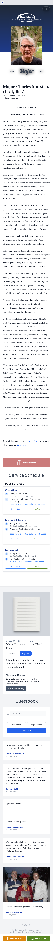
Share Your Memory (16, 688)
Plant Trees (37, 509)
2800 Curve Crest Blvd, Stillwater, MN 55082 (28, 504)
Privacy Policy (19, 932)
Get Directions (15, 509)
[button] (26, 884)
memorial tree (32, 441)
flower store (22, 445)
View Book (12, 653)
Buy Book (25, 653)
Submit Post (26, 730)
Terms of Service (33, 932)
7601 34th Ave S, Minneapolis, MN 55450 (27, 561)
